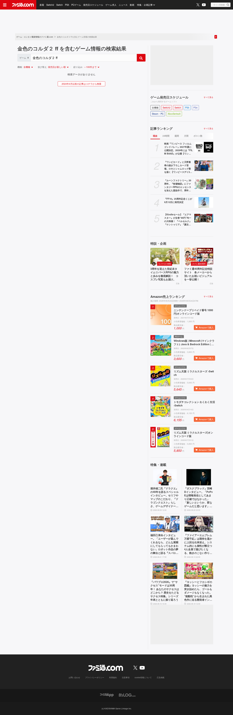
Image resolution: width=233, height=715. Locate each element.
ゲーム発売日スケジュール (169, 97)
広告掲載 (160, 677)
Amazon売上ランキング (167, 296)
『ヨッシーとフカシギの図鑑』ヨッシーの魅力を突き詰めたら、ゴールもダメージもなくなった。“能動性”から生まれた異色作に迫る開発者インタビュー (198, 590)
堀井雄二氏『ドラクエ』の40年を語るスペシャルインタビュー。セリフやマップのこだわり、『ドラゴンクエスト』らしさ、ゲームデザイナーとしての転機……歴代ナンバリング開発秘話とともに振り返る (164, 497)
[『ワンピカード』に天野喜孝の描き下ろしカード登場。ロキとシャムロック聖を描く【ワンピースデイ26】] (203, 165)
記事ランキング (161, 128)
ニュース (123, 4)
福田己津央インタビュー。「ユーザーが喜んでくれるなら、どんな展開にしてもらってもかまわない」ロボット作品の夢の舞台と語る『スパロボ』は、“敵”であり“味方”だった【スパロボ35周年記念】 (164, 544)
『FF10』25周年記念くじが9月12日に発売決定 (178, 200)
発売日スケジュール (93, 4)
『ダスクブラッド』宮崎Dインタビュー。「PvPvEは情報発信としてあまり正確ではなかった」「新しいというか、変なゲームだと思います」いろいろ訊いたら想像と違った (198, 497)
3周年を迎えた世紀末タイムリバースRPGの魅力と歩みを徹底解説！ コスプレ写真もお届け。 (164, 274)
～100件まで (90, 67)
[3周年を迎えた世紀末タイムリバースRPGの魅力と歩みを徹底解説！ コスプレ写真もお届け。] (164, 256)
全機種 (26, 67)
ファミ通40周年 (199, 263)
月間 (186, 135)
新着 (42, 4)
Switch (59, 4)
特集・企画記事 (145, 4)
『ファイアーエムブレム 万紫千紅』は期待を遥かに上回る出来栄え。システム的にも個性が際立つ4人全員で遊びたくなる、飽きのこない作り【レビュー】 (198, 544)
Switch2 (50, 4)
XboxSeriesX (174, 113)
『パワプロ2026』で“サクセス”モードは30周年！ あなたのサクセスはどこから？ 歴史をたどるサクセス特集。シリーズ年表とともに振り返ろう (164, 590)
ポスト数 (198, 135)
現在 (155, 135)
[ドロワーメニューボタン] (5, 5)
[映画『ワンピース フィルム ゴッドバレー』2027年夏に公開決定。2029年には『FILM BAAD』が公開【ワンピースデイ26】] (203, 147)
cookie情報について (143, 677)
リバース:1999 (164, 263)
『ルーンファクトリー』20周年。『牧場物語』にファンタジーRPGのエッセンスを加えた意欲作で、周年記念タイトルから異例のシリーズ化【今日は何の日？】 (177, 185)
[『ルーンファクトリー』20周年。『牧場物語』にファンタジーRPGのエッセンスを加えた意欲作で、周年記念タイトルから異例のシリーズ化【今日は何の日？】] (203, 184)
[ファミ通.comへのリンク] (23, 5)
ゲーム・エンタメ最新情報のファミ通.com (34, 36)
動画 (132, 4)
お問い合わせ (74, 677)
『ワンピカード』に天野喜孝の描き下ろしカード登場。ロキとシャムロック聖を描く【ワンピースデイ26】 (177, 167)
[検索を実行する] (141, 58)
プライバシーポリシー (94, 677)
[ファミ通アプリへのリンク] (107, 694)
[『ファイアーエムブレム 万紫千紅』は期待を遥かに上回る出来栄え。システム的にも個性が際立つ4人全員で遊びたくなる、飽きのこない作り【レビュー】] (198, 524)
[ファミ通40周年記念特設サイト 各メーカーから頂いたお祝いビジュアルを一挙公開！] (198, 256)
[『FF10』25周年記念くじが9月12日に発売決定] (203, 202)
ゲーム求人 (110, 4)
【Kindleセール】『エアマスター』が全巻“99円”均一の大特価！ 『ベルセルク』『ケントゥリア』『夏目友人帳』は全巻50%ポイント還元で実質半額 (177, 219)
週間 (177, 135)
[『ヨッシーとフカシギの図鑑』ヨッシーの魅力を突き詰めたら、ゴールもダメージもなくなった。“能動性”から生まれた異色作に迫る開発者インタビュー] (198, 571)
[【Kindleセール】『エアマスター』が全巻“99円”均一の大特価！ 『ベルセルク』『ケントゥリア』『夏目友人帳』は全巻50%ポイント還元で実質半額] (203, 218)
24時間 (165, 135)
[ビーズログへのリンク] (127, 694)
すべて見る (208, 97)
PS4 (195, 107)
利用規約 (113, 677)
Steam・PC (158, 113)
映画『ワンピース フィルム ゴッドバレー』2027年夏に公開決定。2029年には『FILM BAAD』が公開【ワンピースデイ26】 (178, 148)
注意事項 (125, 677)
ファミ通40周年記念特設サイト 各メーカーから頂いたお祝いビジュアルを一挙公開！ (198, 274)
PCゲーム (76, 4)
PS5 (67, 4)
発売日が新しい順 (57, 67)
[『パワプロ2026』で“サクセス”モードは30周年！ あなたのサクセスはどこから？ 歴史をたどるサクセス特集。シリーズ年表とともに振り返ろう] (164, 571)
